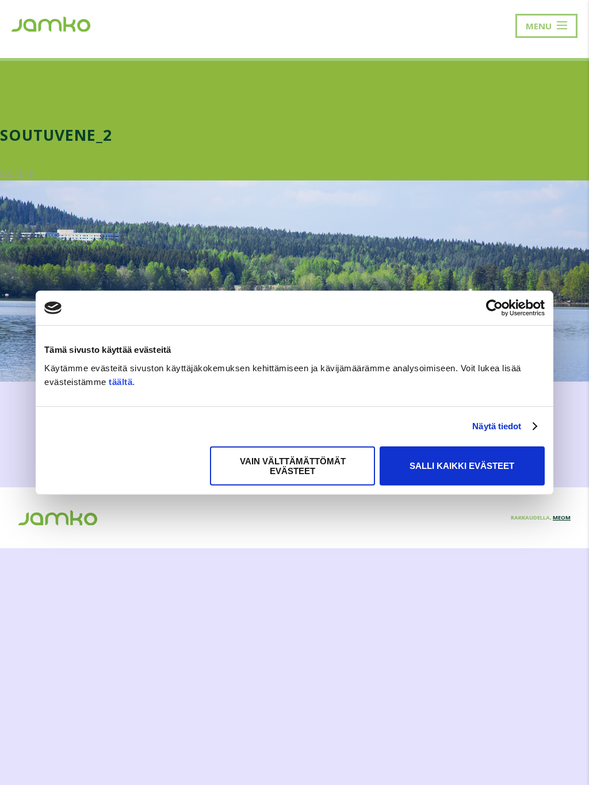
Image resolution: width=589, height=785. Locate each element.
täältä (120, 381)
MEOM (562, 517)
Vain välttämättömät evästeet (293, 465)
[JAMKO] (51, 23)
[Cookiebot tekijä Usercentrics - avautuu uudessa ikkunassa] (494, 308)
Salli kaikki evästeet (462, 466)
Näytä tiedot (496, 426)
